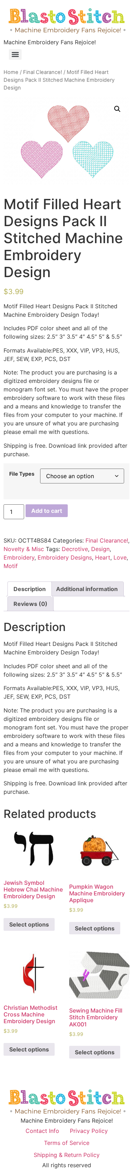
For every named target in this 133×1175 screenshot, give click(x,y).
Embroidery (19, 557)
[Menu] (15, 54)
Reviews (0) (30, 603)
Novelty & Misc (24, 548)
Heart (102, 557)
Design (100, 548)
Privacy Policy (89, 1130)
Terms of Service (66, 1142)
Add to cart (46, 510)
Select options (29, 924)
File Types (21, 473)
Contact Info (42, 1130)
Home (11, 72)
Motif (11, 565)
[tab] (29, 588)
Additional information (87, 588)
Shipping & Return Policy (67, 1154)
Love (120, 557)
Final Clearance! (42, 72)
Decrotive (75, 548)
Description (29, 588)
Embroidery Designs (65, 557)
